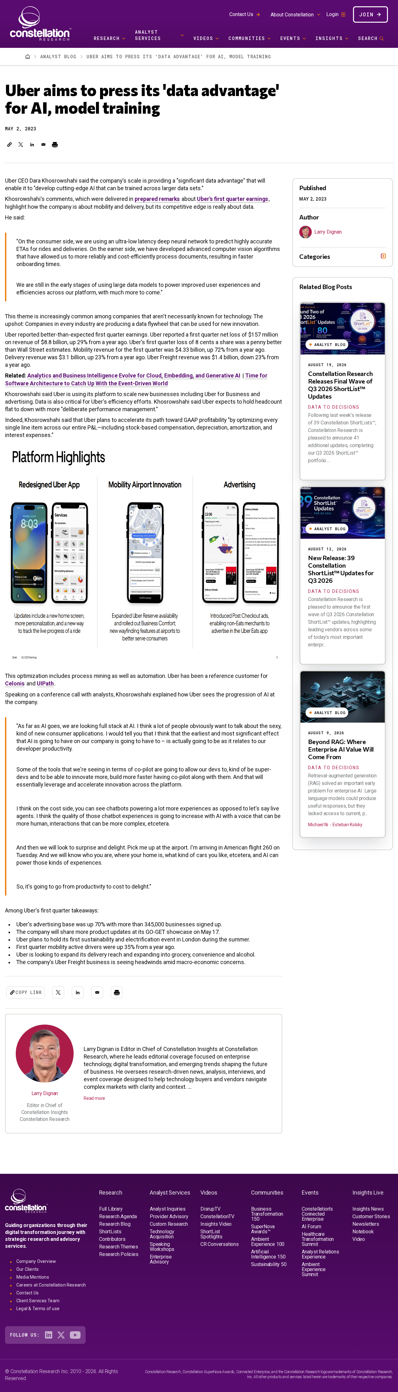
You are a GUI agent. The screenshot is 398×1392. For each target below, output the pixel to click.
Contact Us (241, 14)
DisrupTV (210, 1209)
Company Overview (36, 1261)
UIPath (45, 683)
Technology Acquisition (162, 1234)
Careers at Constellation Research (51, 1284)
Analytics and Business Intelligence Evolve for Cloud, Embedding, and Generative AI (133, 375)
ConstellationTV (217, 1216)
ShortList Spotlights (211, 1234)
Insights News (368, 1209)
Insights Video (216, 1224)
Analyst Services (148, 35)
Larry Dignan (44, 1093)
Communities (246, 38)
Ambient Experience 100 (267, 1241)
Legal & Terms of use (37, 1308)
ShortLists (110, 1232)
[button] (9, 144)
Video (358, 1239)
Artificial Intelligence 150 (268, 1254)
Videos (203, 38)
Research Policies (118, 1254)
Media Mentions (32, 1277)
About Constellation (292, 15)
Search (368, 38)
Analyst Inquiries (168, 1209)
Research (107, 38)
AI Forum (311, 1227)
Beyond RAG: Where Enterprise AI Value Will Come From (341, 749)
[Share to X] (21, 144)
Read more (94, 1098)
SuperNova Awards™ (263, 1229)
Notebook (362, 1232)
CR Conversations (219, 1244)
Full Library (111, 1209)
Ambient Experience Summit (314, 1269)
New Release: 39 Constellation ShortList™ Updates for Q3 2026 (341, 569)
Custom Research (169, 1224)
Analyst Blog (58, 57)
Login (332, 14)
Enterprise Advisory (161, 1259)
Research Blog (114, 1224)
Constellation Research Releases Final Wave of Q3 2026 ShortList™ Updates (340, 385)
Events (290, 38)
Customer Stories (371, 1216)
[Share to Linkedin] (32, 144)
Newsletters (365, 1224)
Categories (314, 256)
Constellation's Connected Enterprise (317, 1214)
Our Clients (27, 1269)
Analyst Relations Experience (320, 1254)
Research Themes (118, 1247)
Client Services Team (37, 1300)
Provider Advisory (169, 1216)
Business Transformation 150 (267, 1214)
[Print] (55, 144)
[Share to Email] (43, 144)
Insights (329, 38)
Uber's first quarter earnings (232, 199)
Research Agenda (118, 1216)
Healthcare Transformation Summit (318, 1239)
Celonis (15, 683)
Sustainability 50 (269, 1264)
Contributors (112, 1239)
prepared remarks (157, 199)
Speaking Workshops (162, 1246)
